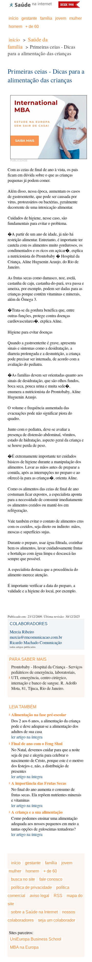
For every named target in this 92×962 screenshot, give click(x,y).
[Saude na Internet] (31, 6)
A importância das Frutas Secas (38, 783)
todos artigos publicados (23, 647)
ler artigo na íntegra (26, 736)
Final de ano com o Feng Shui (36, 743)
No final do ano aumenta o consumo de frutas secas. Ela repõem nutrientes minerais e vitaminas (46, 795)
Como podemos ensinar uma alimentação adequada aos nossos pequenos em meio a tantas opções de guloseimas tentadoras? (45, 823)
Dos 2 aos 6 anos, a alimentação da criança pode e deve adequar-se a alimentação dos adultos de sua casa (45, 726)
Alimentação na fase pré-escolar (38, 714)
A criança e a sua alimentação (37, 812)
